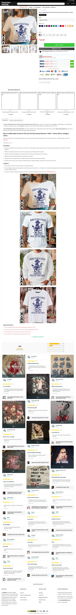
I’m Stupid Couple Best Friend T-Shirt (29, 112)
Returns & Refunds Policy (25, 595)
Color (40, 23)
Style (40, 17)
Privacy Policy (23, 597)
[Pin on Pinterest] (47, 82)
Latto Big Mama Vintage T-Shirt (62, 487)
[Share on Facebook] (40, 82)
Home (40, 10)
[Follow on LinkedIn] (73, 0)
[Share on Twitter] (42, 82)
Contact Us (41, 595)
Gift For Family (37, 7)
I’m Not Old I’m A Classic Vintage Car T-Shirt (47, 112)
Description (5, 120)
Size (40, 32)
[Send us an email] (71, 0)
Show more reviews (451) (38, 584)
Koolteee (5, 140)
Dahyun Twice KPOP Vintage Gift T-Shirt (40, 462)
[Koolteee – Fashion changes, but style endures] (7, 4)
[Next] (35, 26)
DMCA (40, 602)
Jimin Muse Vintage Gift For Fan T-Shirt (40, 417)
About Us (22, 592)
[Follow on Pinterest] (72, 0)
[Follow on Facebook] (67, 0)
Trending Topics (23, 7)
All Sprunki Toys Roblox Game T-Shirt (64, 530)
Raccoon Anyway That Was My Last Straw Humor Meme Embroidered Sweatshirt (21, 329)
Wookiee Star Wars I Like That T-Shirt (39, 575)
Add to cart (59, 45)
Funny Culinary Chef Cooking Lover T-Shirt (66, 112)
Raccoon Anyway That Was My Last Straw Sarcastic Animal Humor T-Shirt (20, 327)
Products (53, 7)
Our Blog (41, 592)
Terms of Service (23, 599)
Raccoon (10, 142)
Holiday (30, 7)
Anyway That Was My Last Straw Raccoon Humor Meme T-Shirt (18, 331)
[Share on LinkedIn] (49, 82)
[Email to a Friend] (44, 82)
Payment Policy (42, 599)
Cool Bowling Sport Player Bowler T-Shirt (10, 112)
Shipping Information (43, 597)
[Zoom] (3, 43)
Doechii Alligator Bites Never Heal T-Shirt (40, 552)
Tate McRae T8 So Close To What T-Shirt (15, 534)
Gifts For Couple (46, 7)
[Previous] (4, 26)
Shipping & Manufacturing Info (16, 120)
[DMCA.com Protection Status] (31, 611)
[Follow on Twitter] (70, 0)
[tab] (5, 120)
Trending (44, 10)
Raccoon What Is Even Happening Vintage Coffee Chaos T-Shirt (18, 334)
